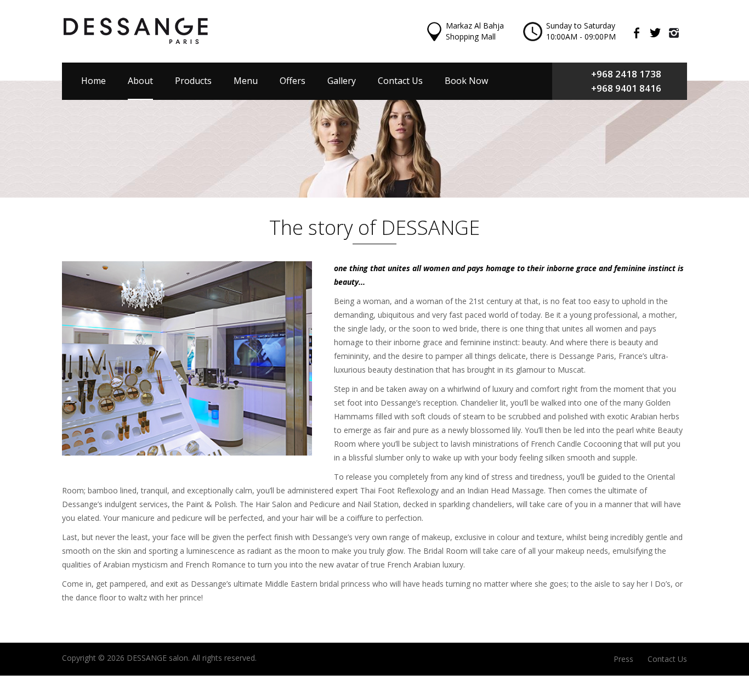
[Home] (135, 31)
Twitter (659, 32)
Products (193, 81)
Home (93, 81)
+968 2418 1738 (626, 74)
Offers (292, 81)
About (140, 81)
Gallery (341, 81)
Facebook (640, 32)
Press (623, 659)
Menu (246, 81)
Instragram (677, 32)
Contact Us (400, 81)
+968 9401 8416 (626, 88)
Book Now (466, 81)
